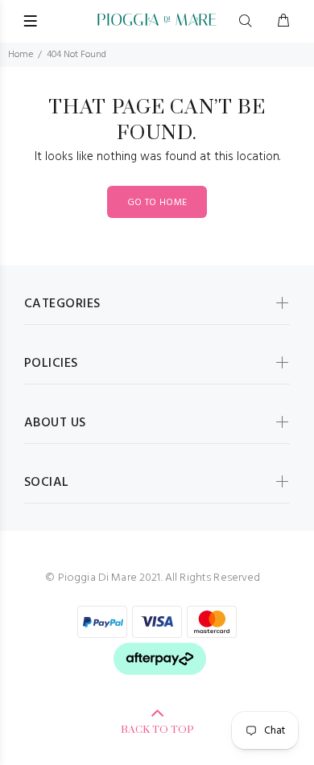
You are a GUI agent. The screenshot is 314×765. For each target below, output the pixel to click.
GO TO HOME (157, 203)
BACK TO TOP (157, 729)
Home (20, 55)
